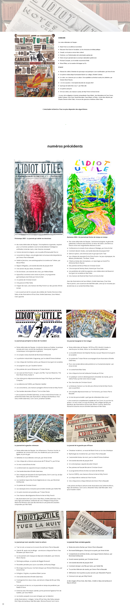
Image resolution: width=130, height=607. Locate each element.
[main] (87, 68)
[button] (3, 604)
